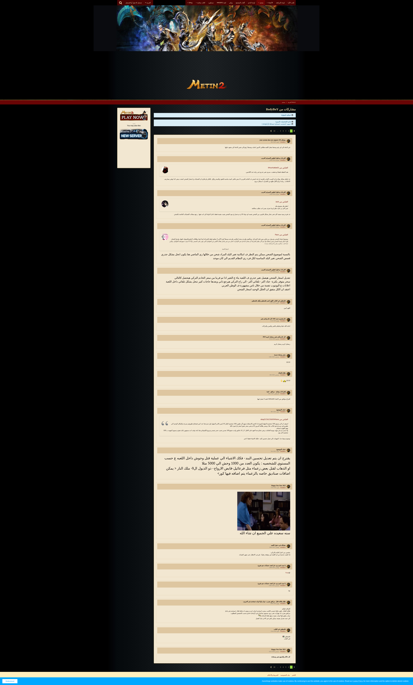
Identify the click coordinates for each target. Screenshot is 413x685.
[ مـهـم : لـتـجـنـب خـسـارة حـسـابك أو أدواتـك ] (276, 124)
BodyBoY (283, 142)
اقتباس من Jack (282, 201)
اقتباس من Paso (281, 234)
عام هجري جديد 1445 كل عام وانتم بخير (273, 319)
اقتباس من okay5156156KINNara (274, 419)
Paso (287, 573)
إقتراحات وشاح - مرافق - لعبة (276, 392)
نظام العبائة (282, 373)
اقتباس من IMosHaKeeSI (278, 167)
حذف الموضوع (281, 410)
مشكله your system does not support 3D (273, 140)
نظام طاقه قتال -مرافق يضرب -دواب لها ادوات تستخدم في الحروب (264, 601)
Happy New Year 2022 (278, 485)
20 (274, 131)
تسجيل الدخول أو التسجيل (134, 3)
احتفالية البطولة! (286, 115)
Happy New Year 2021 (278, 649)
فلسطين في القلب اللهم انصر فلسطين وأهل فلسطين (269, 301)
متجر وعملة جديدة (280, 355)
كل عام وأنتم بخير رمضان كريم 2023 (274, 337)
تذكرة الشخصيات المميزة (283, 122)
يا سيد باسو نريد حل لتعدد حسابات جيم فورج (272, 565)
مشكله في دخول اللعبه (278, 545)
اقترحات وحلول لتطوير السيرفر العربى (273, 158)
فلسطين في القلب (280, 629)
